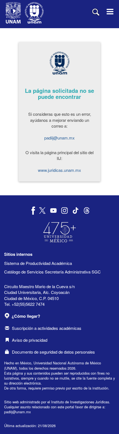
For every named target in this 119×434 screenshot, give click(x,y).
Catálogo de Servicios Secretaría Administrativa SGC (52, 272)
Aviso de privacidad (29, 340)
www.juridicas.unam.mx (59, 170)
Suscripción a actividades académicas (46, 328)
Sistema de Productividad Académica (38, 263)
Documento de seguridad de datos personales (53, 352)
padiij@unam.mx (59, 138)
